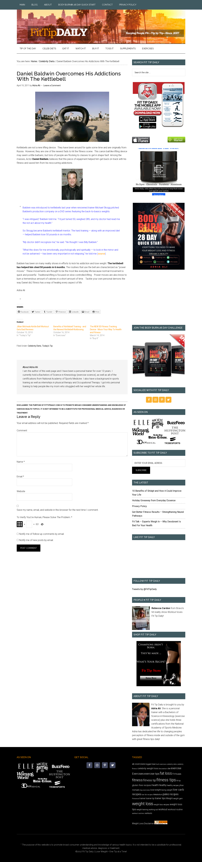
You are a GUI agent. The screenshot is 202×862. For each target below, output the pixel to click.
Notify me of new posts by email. (36, 540)
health (155, 785)
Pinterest (135, 798)
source (101, 253)
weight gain (178, 798)
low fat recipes (147, 795)
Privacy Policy (139, 506)
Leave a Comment (52, 85)
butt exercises (161, 764)
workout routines (138, 813)
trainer (142, 798)
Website (21, 491)
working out (153, 810)
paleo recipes (170, 794)
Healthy (163, 785)
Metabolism (157, 795)
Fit (173, 774)
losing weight (166, 790)
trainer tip (150, 798)
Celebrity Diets (34, 346)
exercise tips (151, 773)
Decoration (163, 769)
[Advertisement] (158, 299)
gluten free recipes (141, 785)
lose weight (155, 790)
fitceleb (178, 774)
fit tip (178, 780)
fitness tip (149, 780)
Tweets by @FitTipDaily (144, 589)
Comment (22, 430)
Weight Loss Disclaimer (143, 823)
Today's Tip (47, 346)
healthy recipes (173, 785)
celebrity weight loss (148, 768)
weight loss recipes (161, 804)
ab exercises (138, 764)
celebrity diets (172, 764)
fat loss (166, 773)
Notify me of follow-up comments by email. (41, 534)
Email (20, 476)
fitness (137, 780)
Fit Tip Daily (101, 24)
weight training (142, 810)
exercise (176, 768)
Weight (169, 798)
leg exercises (145, 790)
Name (21, 461)
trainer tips (160, 798)
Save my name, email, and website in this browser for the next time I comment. (57, 509)
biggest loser (151, 764)
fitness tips (166, 779)
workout (162, 809)
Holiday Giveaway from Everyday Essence (154, 500)
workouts (148, 813)
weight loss (142, 803)
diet (169, 768)
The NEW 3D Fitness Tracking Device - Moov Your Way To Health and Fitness (106, 329)
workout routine (175, 809)
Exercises (138, 773)
